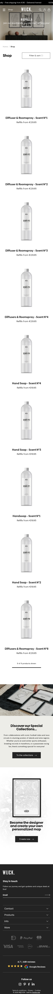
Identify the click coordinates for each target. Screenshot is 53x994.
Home (5, 46)
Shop (10, 9)
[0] (49, 9)
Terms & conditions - (20, 990)
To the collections (24, 755)
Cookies (38, 990)
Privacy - (31, 990)
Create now (24, 839)
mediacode (36, 992)
